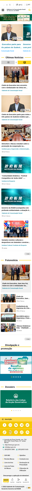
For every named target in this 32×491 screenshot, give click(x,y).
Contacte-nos (24, 459)
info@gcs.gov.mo (10, 447)
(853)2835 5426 (23, 449)
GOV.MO (7, 455)
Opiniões (22, 455)
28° (20, 5)
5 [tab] (19, 377)
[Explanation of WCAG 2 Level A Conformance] (28, 487)
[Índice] (2, 10)
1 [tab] (11, 377)
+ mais (27, 254)
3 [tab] (15, 377)
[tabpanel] (16, 365)
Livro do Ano (8, 462)
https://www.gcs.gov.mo (12, 445)
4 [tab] (17, 377)
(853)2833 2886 (10, 449)
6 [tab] (20, 377)
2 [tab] (13, 377)
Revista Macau (9, 459)
